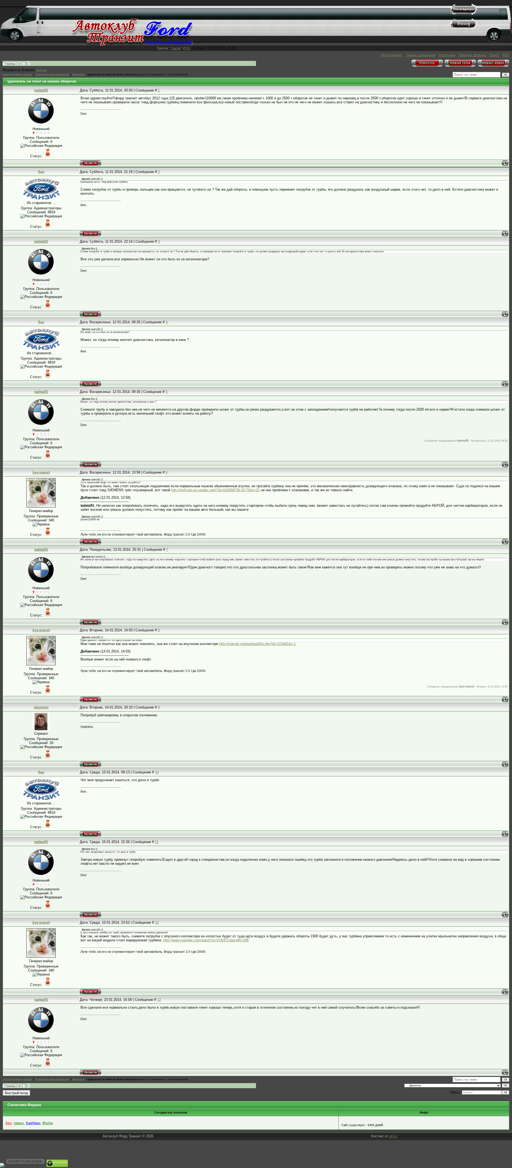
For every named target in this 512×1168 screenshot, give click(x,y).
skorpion (41, 707)
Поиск (494, 55)
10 (157, 772)
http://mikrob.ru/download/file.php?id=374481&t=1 (257, 644)
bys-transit (41, 472)
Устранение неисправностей (52, 74)
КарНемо (42, 70)
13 (159, 1000)
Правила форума (472, 55)
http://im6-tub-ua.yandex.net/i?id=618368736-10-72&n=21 (215, 490)
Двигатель (78, 74)
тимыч (19, 1123)
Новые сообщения (420, 55)
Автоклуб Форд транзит (17, 74)
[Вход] (463, 28)
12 (157, 923)
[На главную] (132, 44)
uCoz (393, 1136)
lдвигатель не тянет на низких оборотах (112, 74)
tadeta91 (41, 90)
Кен (41, 172)
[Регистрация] (463, 13)
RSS (186, 48)
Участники (447, 55)
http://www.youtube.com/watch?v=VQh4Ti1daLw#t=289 (206, 940)
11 (156, 842)
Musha (47, 1123)
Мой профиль (392, 55)
